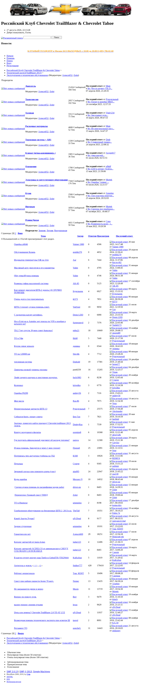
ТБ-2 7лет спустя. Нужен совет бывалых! (33, 330)
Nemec (76, 581)
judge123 (77, 542)
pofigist (115, 466)
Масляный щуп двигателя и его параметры (34, 268)
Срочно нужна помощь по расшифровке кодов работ (39, 487)
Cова (108, 221)
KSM (75, 456)
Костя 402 (116, 262)
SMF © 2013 (26, 671)
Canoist (115, 552)
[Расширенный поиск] (12, 37)
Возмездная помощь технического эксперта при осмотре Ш (42, 620)
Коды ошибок (20, 479)
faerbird (115, 419)
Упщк (115, 372)
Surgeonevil (78, 322)
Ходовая (29, 113)
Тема (43, 236)
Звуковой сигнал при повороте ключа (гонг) (35, 471)
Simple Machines (41, 671)
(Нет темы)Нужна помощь (26, 275)
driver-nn (116, 482)
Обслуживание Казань (24, 252)
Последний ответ (124, 236)
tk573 (75, 299)
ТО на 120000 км (22, 354)
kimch (115, 599)
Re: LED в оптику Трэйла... (100, 169)
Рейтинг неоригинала (24, 573)
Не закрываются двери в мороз (28, 589)
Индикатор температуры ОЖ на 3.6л (31, 260)
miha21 (76, 330)
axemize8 (77, 432)
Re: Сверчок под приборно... (101, 209)
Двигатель (30, 86)
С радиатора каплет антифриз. (28, 315)
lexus (75, 604)
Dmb (108, 139)
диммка (76, 346)
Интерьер (30, 206)
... (38, 566)
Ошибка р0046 (21, 244)
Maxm (75, 589)
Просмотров (103, 236)
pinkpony (116, 630)
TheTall (76, 510)
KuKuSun (77, 557)
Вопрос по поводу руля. (25, 597)
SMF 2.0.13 (12, 671)
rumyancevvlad (119, 521)
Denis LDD (78, 315)
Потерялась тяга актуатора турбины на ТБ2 (34, 456)
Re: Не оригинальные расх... (101, 128)
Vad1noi (76, 307)
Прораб (76, 448)
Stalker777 (77, 565)
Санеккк (116, 576)
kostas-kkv (117, 505)
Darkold (76, 362)
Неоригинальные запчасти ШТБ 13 (30, 409)
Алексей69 (78, 534)
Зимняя (42, 230)
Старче (115, 380)
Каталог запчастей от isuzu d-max (29, 542)
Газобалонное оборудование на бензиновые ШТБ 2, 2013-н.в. (43, 510)
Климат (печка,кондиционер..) (40, 153)
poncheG (77, 628)
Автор (80, 236)
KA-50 (115, 623)
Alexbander (117, 411)
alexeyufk (116, 435)
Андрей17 (110, 153)
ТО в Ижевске (21, 503)
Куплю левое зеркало (24, 346)
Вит (75, 597)
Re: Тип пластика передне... (101, 195)
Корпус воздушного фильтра (27, 432)
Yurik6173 (116, 325)
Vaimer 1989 (78, 244)
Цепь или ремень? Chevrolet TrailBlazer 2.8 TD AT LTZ (39, 612)
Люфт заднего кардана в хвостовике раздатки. (36, 377)
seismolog (77, 503)
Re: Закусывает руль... (98, 115)
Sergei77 (116, 364)
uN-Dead (77, 518)
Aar (74, 260)
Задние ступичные (23, 526)
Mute (108, 86)
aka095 (76, 471)
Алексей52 (67, 75)
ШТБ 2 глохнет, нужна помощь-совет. (32, 307)
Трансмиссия (31, 99)
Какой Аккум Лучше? (24, 518)
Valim (75, 268)
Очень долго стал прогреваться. (29, 299)
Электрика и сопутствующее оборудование (46, 180)
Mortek (109, 180)
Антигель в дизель (23, 565)
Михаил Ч (77, 479)
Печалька (18, 463)
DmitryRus (77, 424)
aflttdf (108, 166)
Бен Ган (76, 416)
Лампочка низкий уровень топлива (30, 369)
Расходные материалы (36, 126)
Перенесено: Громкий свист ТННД (31, 495)
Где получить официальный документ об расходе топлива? (42, 440)
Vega (114, 403)
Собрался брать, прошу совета (28, 416)
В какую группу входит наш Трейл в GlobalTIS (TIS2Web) (41, 557)
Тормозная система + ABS (38, 140)
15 (40, 566)
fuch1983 (77, 377)
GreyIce (115, 442)
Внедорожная (60, 230)
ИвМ (75, 338)
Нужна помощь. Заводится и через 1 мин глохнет (37, 448)
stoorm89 (116, 333)
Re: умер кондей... (96, 155)
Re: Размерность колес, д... (100, 224)
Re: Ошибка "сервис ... (98, 182)
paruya (76, 440)
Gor (114, 309)
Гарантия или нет (22, 534)
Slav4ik (76, 354)
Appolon (110, 193)
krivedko (77, 385)
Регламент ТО (20, 628)
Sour (114, 450)
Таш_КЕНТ (117, 529)
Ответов (92, 236)
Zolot (76, 75)
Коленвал (18, 385)
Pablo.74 (116, 513)
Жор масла (19, 401)
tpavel (75, 620)
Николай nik (118, 536)
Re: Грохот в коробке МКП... (101, 102)
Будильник (78, 291)
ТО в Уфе (18, 338)
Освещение (30, 166)
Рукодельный (112, 99)
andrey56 (77, 393)
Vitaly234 (110, 113)
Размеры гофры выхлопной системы (31, 283)
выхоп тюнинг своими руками (28, 604)
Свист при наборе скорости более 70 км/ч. (34, 581)
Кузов (28, 193)
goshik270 (77, 252)
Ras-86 (76, 401)
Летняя (50, 230)
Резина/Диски (32, 220)
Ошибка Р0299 (21, 393)
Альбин (116, 583)
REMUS (116, 458)
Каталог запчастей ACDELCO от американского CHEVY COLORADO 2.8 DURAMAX (41, 549)
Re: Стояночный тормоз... (100, 142)
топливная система (23, 362)
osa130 (115, 474)
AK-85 (76, 283)
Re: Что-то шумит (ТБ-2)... (100, 88)
